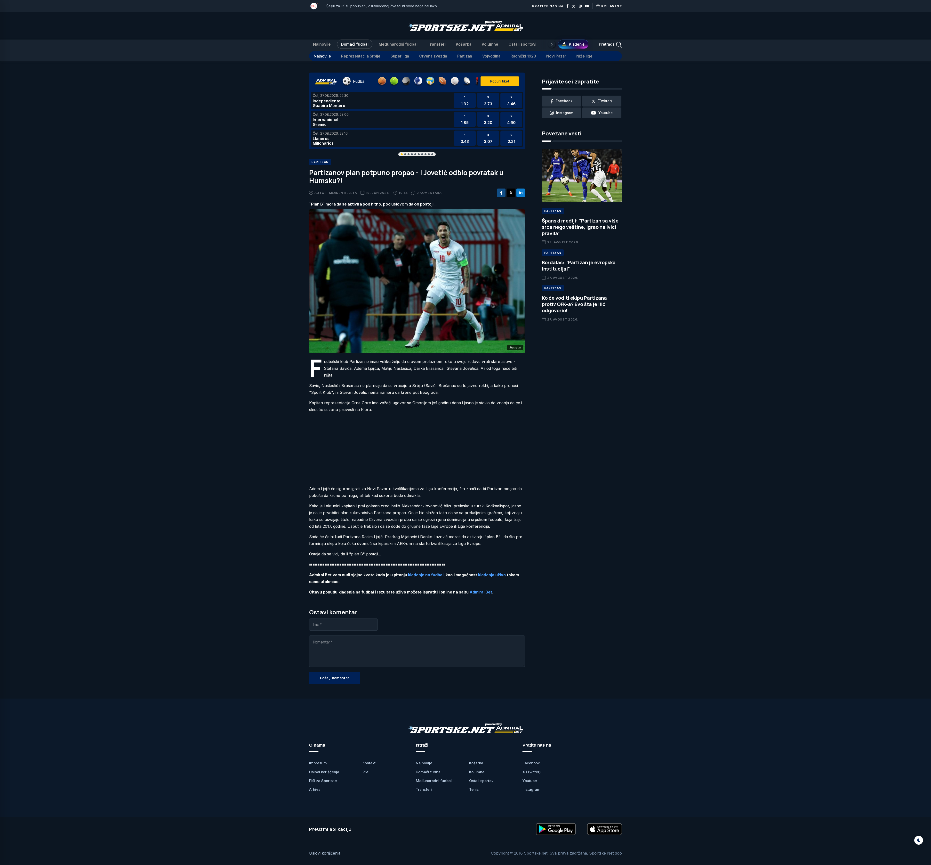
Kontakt (369, 763)
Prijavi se (611, 6)
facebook (564, 101)
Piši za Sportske (323, 780)
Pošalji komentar (334, 678)
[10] (313, 6)
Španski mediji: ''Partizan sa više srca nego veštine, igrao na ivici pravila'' (580, 227)
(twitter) (605, 101)
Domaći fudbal (355, 44)
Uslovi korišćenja (324, 772)
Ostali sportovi (522, 44)
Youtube (529, 780)
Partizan (464, 56)
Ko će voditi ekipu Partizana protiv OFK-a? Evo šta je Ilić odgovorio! (574, 304)
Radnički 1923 (523, 56)
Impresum (318, 763)
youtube (605, 113)
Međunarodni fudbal (398, 44)
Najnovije (322, 44)
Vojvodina (491, 56)
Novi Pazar (556, 56)
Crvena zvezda (433, 56)
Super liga (400, 56)
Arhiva (315, 789)
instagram (564, 113)
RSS (365, 772)
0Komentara (429, 193)
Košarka (464, 44)
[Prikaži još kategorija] (551, 44)
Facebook (531, 763)
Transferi (437, 44)
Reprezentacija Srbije (360, 56)
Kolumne (490, 44)
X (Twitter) (531, 772)
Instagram (531, 789)
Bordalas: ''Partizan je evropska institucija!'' (579, 265)
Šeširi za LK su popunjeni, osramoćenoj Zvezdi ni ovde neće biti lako (381, 6)
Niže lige (584, 56)
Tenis (474, 789)
